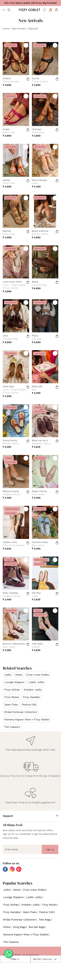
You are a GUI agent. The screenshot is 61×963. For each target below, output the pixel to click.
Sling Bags (19, 927)
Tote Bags (45, 919)
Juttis (7, 674)
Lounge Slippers (14, 682)
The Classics (12, 726)
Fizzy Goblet (14, 955)
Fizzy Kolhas (12, 689)
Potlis (6, 927)
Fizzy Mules (11, 697)
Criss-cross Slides (37, 674)
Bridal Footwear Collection (20, 712)
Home (6, 28)
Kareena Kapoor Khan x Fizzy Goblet (26, 719)
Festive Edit (29, 704)
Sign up (50, 849)
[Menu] (3, 10)
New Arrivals (19, 28)
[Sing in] (50, 10)
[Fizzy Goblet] (29, 10)
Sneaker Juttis (33, 689)
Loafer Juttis (36, 682)
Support (8, 816)
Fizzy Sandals (31, 697)
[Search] (11, 10)
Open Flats (11, 704)
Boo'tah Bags (37, 927)
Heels (18, 674)
